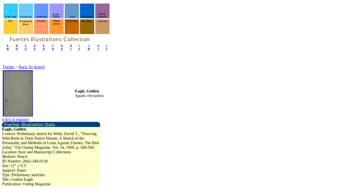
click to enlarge (15, 119)
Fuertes (9, 67)
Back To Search (32, 67)
